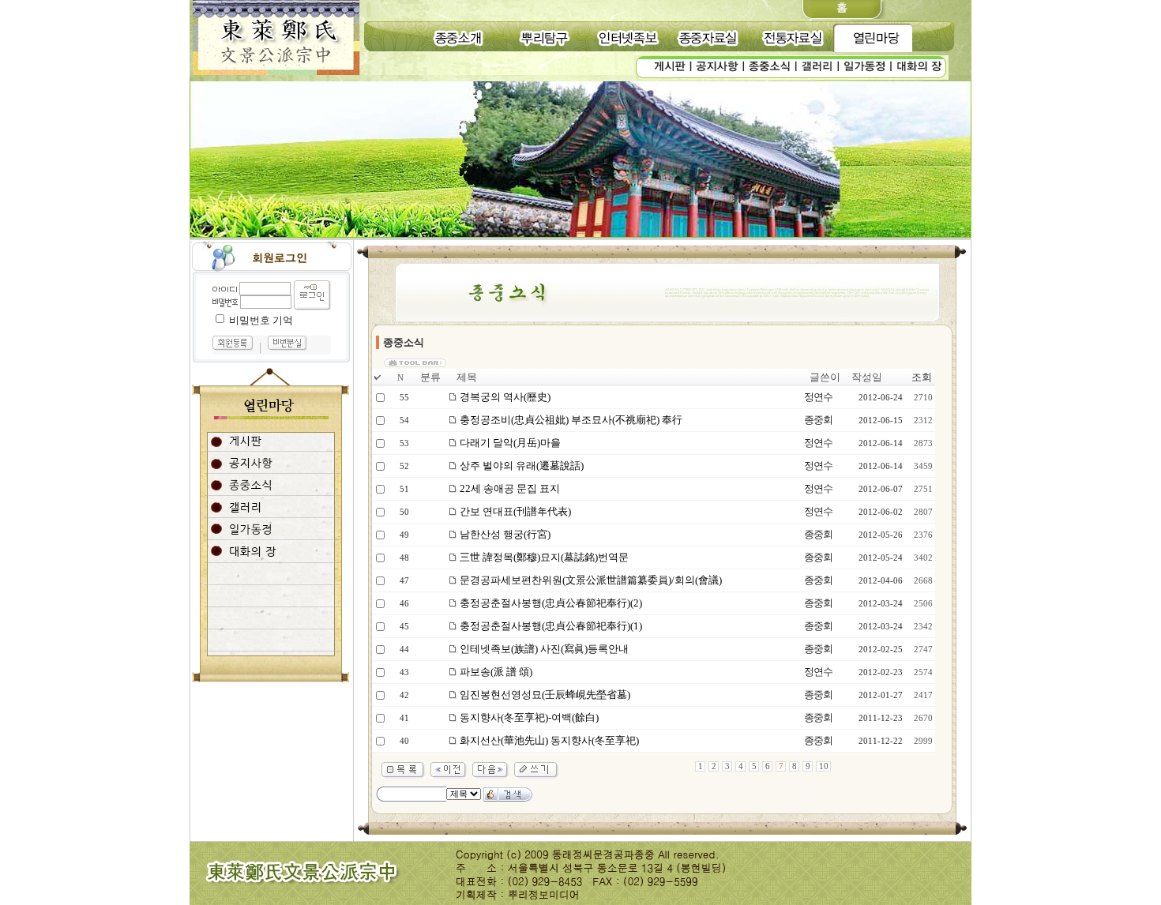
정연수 (818, 397)
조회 (921, 377)
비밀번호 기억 (261, 320)
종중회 (818, 420)
